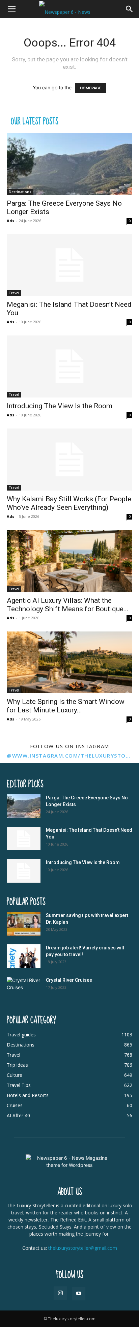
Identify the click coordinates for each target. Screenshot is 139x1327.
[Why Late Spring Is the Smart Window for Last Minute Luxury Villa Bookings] (69, 662)
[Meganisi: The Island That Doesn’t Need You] (69, 265)
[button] (11, 9)
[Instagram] (60, 1293)
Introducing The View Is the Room (59, 406)
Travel (14, 293)
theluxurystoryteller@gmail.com (82, 1248)
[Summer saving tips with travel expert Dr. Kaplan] (23, 924)
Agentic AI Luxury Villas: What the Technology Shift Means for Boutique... (68, 604)
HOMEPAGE (90, 88)
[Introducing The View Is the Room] (69, 366)
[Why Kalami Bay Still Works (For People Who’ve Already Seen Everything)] (69, 460)
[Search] (129, 9)
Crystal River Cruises (69, 980)
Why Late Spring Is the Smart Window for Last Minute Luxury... (65, 706)
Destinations (20, 191)
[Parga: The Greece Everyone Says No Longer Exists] (69, 164)
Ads (10, 220)
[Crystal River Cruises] (23, 988)
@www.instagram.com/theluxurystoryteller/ (69, 755)
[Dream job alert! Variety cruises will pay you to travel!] (23, 956)
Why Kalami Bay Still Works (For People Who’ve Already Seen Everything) (69, 503)
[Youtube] (78, 1293)
